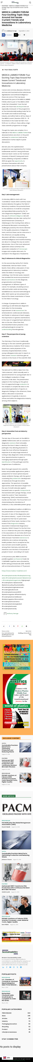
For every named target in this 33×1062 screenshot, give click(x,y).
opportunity (19, 161)
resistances (23, 538)
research (14, 355)
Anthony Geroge (12, 31)
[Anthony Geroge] (3, 30)
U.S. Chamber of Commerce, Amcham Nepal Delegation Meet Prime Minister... (10, 982)
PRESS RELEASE (6, 773)
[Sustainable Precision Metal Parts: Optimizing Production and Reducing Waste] (25, 747)
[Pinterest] (18, 626)
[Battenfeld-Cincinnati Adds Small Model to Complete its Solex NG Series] (25, 995)
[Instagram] (13, 967)
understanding (7, 329)
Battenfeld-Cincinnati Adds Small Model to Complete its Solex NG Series (9, 996)
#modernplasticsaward (14, 578)
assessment (20, 310)
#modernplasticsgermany (12, 580)
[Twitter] (17, 967)
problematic (16, 478)
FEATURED (5, 6)
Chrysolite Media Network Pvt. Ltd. (16, 1060)
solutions (12, 443)
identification (6, 462)
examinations (10, 280)
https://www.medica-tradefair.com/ (14, 571)
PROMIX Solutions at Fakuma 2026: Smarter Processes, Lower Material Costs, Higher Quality (10, 778)
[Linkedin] (3, 967)
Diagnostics (15, 523)
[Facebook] (9, 626)
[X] (13, 626)
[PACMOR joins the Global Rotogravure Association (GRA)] (16, 809)
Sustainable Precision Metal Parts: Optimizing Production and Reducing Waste (10, 748)
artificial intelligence (16, 216)
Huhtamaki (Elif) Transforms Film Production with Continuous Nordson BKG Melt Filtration (9, 763)
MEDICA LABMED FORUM (20, 133)
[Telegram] (21, 967)
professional (18, 559)
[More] (24, 35)
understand (14, 137)
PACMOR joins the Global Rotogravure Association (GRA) (16, 824)
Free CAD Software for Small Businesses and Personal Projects (8, 634)
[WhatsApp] (22, 626)
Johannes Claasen (7, 859)
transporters (24, 490)
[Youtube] (10, 967)
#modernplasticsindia (9, 575)
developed (20, 106)
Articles (4, 743)
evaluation (23, 384)
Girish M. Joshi (6, 892)
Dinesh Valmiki (6, 827)
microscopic (23, 249)
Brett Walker (5, 924)
